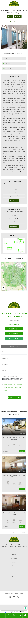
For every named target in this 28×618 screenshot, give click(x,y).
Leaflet (11, 290)
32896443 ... (14, 334)
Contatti (14, 570)
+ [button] (3, 287)
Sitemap (14, 577)
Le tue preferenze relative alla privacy (15, 612)
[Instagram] (14, 597)
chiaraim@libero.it (14, 324)
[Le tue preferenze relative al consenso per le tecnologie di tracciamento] (25, 608)
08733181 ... (15, 329)
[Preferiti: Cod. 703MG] (3, 420)
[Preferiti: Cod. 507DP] (3, 495)
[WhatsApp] (18, 597)
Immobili (14, 562)
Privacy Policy (14, 581)
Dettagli (21, 451)
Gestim (21, 593)
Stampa (8, 63)
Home (14, 554)
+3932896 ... (14, 339)
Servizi (14, 566)
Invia (10, 397)
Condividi (8, 68)
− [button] (3, 289)
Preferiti (8, 59)
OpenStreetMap (19, 290)
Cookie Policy (14, 585)
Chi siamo (14, 558)
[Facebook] (10, 597)
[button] (14, 200)
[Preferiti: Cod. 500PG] (3, 458)
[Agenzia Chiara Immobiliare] (14, 3)
